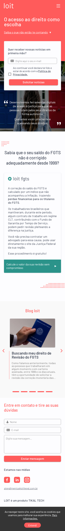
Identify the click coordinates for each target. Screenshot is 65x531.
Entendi (32, 525)
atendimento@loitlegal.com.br (21, 488)
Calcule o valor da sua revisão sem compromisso (28, 266)
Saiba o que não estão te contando (26, 32)
